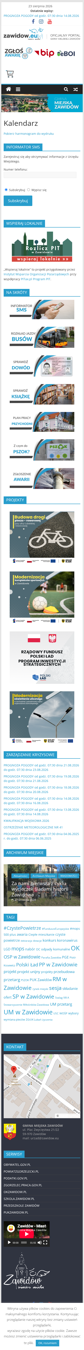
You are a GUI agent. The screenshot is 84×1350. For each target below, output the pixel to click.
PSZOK (25, 980)
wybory (73, 1013)
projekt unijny (28, 971)
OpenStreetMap (69, 1116)
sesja (55, 987)
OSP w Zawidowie (22, 957)
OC (38, 949)
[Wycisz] (39, 1242)
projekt (10, 971)
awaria (22, 934)
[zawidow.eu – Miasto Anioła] (8, 89)
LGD (7, 949)
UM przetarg (61, 1004)
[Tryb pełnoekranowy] (45, 1242)
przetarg (12, 979)
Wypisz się (39, 190)
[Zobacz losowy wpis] (75, 89)
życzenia (47, 1019)
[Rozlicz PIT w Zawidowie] (42, 233)
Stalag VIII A (62, 997)
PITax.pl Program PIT (35, 279)
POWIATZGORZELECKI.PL (21, 1171)
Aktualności (16, 876)
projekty (47, 972)
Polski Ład (27, 964)
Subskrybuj (17, 190)
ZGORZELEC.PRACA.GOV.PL (23, 1185)
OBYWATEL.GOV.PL (17, 1165)
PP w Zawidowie (58, 964)
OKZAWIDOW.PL (15, 1192)
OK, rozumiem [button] (47, 1343)
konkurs (49, 940)
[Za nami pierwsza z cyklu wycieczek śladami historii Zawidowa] (42, 866)
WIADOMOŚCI (64, 876)
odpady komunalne (55, 949)
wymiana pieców (14, 1019)
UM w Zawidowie (28, 1012)
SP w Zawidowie (33, 996)
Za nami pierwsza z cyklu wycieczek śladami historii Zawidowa (36, 889)
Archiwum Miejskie (40, 876)
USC (56, 1013)
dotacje (37, 941)
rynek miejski (40, 989)
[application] (27, 1234)
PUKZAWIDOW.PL (16, 1212)
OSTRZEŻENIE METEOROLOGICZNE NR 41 (33, 827)
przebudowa (64, 971)
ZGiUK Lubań (33, 1019)
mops (17, 948)
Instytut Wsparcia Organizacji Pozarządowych (36, 274)
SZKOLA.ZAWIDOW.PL (19, 1199)
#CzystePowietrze (22, 928)
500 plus (10, 934)
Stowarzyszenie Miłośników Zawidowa (26, 1004)
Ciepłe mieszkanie (41, 934)
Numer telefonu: (16, 169)
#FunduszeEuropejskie (55, 928)
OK (75, 948)
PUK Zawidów (41, 979)
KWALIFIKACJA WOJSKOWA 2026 (26, 821)
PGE (65, 957)
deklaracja (26, 940)
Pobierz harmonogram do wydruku (29, 134)
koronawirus (67, 940)
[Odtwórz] (9, 1242)
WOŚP (63, 1013)
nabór (30, 949)
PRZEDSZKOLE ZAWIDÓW (21, 1206)
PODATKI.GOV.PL (16, 1178)
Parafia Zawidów (51, 957)
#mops (75, 929)
